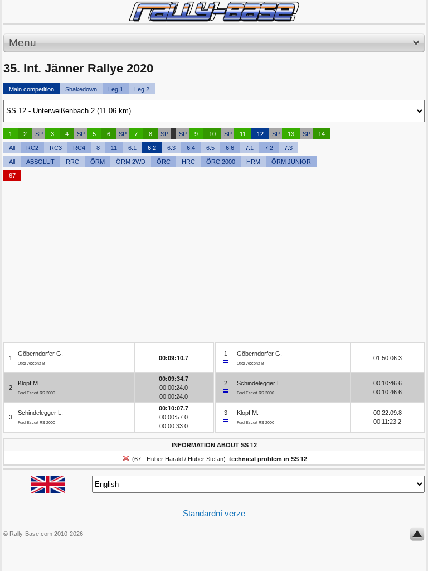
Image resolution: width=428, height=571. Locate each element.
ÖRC (164, 161)
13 (291, 133)
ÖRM (97, 161)
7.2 (269, 147)
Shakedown (81, 89)
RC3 (56, 147)
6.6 (230, 147)
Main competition (31, 89)
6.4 (191, 147)
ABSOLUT (40, 161)
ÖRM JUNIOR (291, 161)
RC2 (32, 147)
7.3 (288, 147)
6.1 (132, 147)
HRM (253, 161)
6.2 (152, 147)
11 (243, 133)
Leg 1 (115, 89)
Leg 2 (141, 89)
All (12, 147)
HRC (188, 161)
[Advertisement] (214, 264)
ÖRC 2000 (220, 161)
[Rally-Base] (214, 11)
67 (12, 175)
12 (260, 133)
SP (39, 133)
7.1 (249, 147)
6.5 (210, 147)
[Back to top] (417, 536)
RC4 (79, 147)
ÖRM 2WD (130, 161)
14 (321, 133)
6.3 (171, 147)
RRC (72, 161)
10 (212, 133)
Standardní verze (214, 513)
